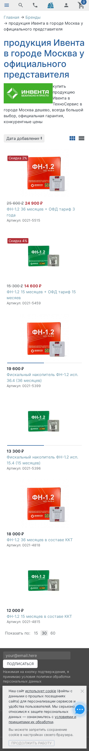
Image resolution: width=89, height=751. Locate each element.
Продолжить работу (31, 743)
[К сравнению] (70, 151)
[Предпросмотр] (44, 173)
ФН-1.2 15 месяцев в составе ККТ (39, 616)
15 (36, 633)
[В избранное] (78, 151)
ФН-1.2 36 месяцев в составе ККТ (40, 539)
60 (52, 633)
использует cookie (40, 691)
